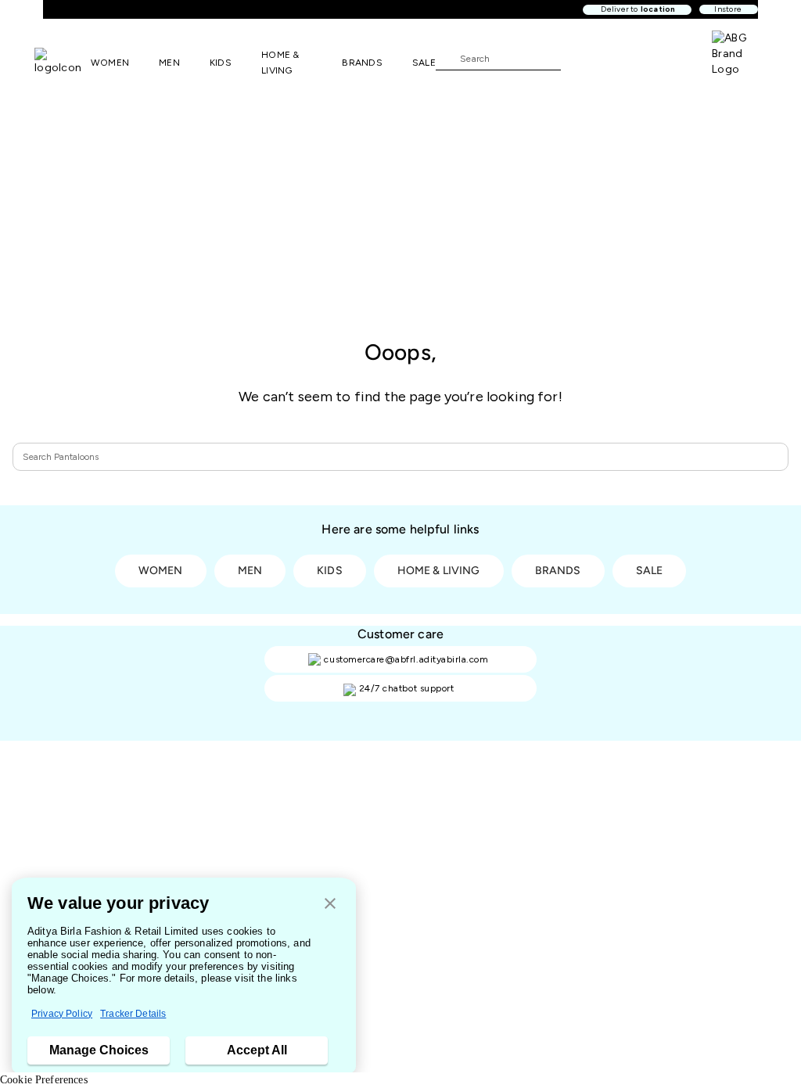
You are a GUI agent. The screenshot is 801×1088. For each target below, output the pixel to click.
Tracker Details (133, 1013)
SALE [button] (424, 62)
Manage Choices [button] (99, 1050)
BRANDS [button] (362, 62)
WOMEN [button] (110, 62)
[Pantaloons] (62, 62)
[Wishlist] (580, 58)
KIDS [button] (221, 62)
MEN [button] (169, 62)
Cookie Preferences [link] (44, 1080)
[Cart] (667, 57)
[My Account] (624, 58)
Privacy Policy (61, 1013)
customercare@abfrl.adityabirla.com (406, 659)
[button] (330, 904)
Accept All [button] (257, 1050)
